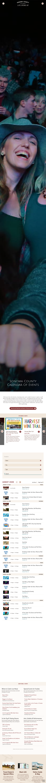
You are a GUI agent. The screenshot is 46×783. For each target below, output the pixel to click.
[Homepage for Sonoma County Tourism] (23, 3)
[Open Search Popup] (3, 4)
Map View (40, 482)
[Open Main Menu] (43, 4)
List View (34, 482)
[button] (43, 781)
